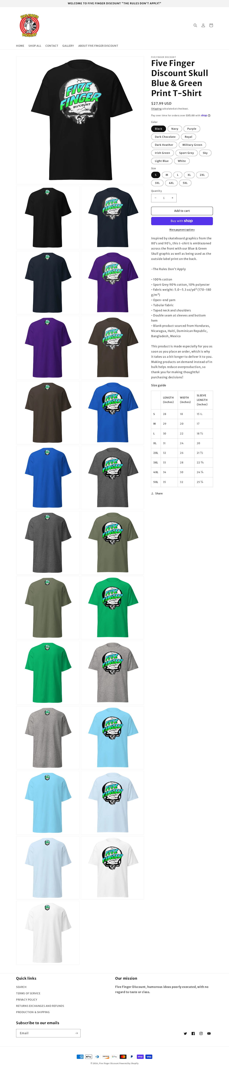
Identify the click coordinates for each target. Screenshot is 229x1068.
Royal (188, 136)
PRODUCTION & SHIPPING (33, 1012)
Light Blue (162, 160)
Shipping (156, 108)
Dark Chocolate (165, 136)
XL (189, 174)
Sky (205, 152)
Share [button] (159, 493)
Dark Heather (164, 144)
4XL (171, 182)
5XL (185, 182)
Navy (174, 128)
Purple (191, 128)
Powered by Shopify (129, 1063)
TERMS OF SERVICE (28, 993)
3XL (157, 182)
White (182, 160)
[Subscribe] (76, 1033)
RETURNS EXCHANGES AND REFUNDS (40, 1006)
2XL (202, 174)
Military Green (192, 144)
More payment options (182, 229)
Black (158, 128)
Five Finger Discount (109, 1063)
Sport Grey (186, 152)
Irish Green (162, 152)
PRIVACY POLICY (26, 999)
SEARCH (21, 987)
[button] (195, 25)
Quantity (156, 190)
